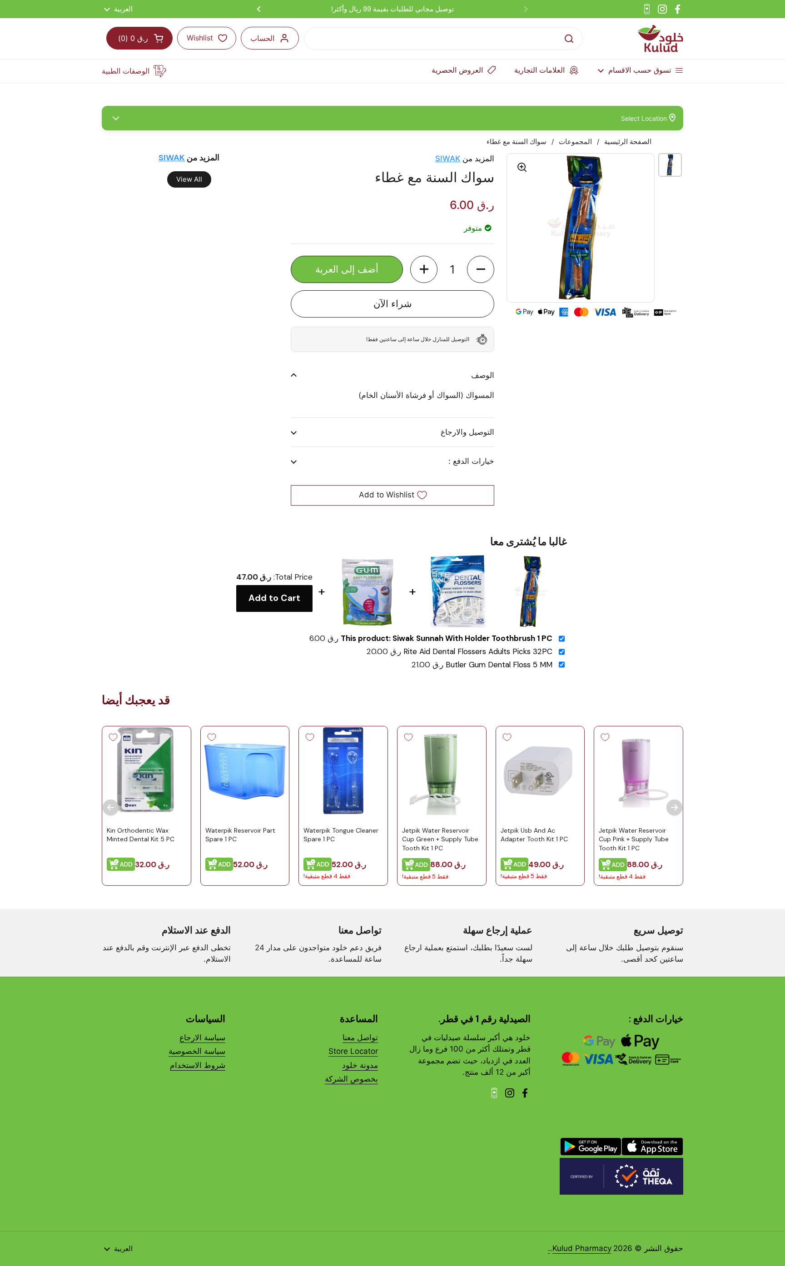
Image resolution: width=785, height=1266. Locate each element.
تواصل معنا (360, 1037)
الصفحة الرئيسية (627, 142)
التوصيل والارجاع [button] (467, 432)
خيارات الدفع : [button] (471, 461)
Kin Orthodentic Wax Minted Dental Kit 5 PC (140, 834)
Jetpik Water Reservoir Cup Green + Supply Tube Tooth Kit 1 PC (440, 839)
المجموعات (575, 142)
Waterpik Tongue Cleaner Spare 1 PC (340, 834)
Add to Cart (274, 598)
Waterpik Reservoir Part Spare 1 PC (240, 834)
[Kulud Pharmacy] (660, 38)
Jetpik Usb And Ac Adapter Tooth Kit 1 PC (534, 834)
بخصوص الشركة (351, 1078)
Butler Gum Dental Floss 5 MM (499, 665)
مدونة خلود (360, 1065)
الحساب (262, 38)
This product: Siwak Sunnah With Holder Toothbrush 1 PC (446, 638)
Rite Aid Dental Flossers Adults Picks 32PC (477, 651)
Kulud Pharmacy (581, 1248)
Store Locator (353, 1051)
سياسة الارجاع (202, 1037)
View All (189, 179)
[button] (480, 269)
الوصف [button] (482, 375)
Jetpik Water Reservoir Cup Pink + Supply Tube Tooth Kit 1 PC (634, 839)
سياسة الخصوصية (197, 1051)
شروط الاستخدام (197, 1065)
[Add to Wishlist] (605, 737)
